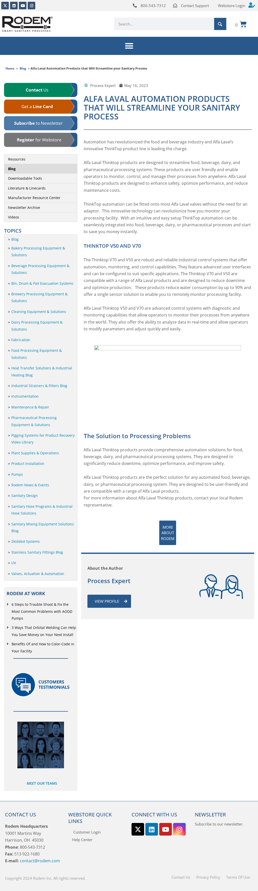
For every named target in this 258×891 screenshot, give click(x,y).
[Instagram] (31, 5)
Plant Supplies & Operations (35, 453)
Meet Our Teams (42, 783)
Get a (37, 106)
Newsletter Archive (24, 207)
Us (37, 90)
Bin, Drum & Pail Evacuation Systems (42, 283)
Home (10, 68)
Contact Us (181, 877)
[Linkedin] (14, 5)
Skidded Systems (25, 541)
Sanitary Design (24, 495)
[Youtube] (22, 5)
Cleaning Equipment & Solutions (38, 311)
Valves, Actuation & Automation (37, 573)
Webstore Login (231, 5)
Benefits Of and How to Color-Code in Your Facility (43, 647)
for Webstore (39, 140)
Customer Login (87, 832)
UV (13, 562)
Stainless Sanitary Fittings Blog (37, 552)
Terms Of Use (238, 877)
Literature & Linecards (27, 188)
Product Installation (27, 463)
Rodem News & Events (30, 485)
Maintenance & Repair (30, 407)
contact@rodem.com (40, 861)
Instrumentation (25, 396)
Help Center (82, 839)
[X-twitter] (5, 5)
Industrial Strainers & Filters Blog (39, 385)
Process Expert (109, 581)
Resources (16, 159)
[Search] (220, 24)
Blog (23, 68)
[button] (129, 46)
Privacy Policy (208, 877)
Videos (13, 217)
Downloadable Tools (25, 178)
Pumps (17, 474)
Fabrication (20, 339)
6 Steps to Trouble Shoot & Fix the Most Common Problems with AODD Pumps (42, 611)
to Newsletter (38, 123)
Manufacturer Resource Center (34, 197)
